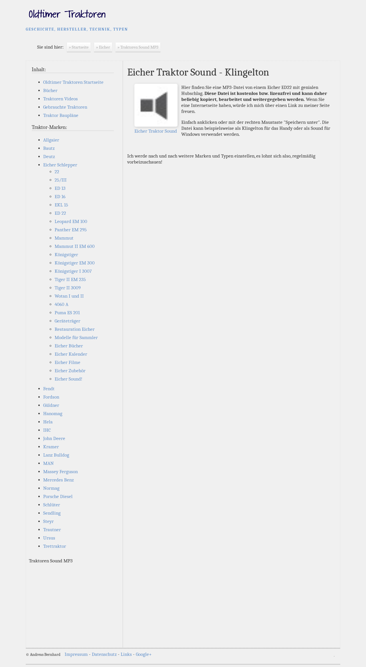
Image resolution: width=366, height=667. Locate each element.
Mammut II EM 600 (75, 246)
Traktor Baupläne (60, 115)
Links (126, 654)
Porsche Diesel (58, 496)
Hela (48, 422)
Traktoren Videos (60, 98)
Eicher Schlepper (60, 165)
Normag (51, 488)
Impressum (76, 654)
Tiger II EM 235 (70, 279)
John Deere (54, 438)
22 (57, 171)
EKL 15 (61, 205)
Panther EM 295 (71, 229)
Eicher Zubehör (70, 370)
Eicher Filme (67, 362)
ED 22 (60, 213)
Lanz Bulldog (56, 455)
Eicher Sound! (68, 379)
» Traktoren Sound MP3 (138, 47)
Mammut (64, 238)
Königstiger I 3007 (73, 271)
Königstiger (66, 254)
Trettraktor (54, 546)
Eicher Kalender (71, 354)
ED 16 (60, 196)
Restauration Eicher (75, 329)
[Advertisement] (74, 604)
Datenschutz (104, 654)
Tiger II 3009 (68, 287)
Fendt (49, 388)
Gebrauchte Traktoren (65, 107)
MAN (48, 463)
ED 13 (60, 188)
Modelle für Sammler (76, 337)
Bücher (50, 90)
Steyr (48, 521)
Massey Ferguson (60, 471)
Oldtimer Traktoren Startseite (73, 82)
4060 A (61, 304)
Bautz (49, 148)
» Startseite (79, 47)
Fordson (51, 397)
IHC (47, 430)
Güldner (51, 405)
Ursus (49, 538)
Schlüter (51, 504)
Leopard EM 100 (71, 221)
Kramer (51, 446)
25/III (61, 180)
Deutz (49, 156)
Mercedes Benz (58, 480)
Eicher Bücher (69, 346)
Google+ (144, 654)
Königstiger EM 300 (75, 263)
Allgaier (51, 140)
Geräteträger (67, 321)
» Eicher (103, 47)
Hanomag (52, 413)
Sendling (52, 513)
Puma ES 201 (67, 312)
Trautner (52, 529)
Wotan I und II (69, 296)
